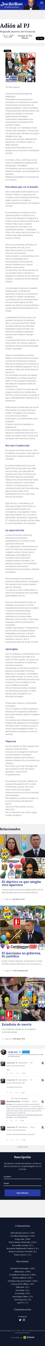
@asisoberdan (22, 1063)
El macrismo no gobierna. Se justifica (21, 954)
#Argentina (10, 1104)
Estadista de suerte (17, 1024)
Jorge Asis (11, 1063)
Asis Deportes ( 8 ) (22, 1299)
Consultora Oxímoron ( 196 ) (22, 1274)
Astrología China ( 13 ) (22, 1296)
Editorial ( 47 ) (22, 1287)
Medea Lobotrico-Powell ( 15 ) (22, 1251)
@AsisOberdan (22, 1117)
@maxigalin (26, 1101)
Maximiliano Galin (14, 1101)
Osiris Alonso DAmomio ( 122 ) (22, 1242)
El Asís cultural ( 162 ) (22, 1278)
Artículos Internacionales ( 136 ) (22, 1281)
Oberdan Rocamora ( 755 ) (22, 1233)
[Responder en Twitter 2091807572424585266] (8, 1073)
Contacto (22, 1316)
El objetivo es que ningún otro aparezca (21, 883)
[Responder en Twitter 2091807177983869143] (8, 1092)
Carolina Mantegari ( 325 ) (22, 1236)
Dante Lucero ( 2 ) (22, 1254)
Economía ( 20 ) (22, 1293)
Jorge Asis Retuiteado (21, 1098)
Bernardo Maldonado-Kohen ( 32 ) (23, 1248)
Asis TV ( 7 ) (22, 1302)
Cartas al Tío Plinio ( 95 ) (22, 1284)
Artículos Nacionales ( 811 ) (22, 1268)
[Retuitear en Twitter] (12, 1098)
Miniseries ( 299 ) (23, 1271)
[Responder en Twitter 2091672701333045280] (8, 1140)
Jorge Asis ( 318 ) (22, 1239)
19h (31, 1063)
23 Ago (34, 1101)
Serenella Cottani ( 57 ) (22, 1245)
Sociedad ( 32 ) (22, 1290)
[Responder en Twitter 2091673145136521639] (8, 1120)
